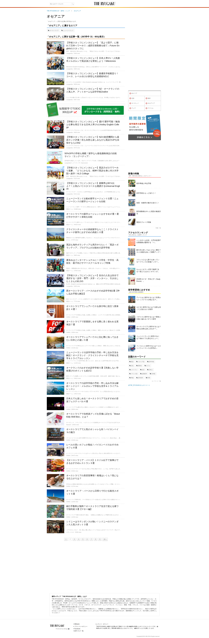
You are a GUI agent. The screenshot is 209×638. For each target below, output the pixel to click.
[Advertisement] (86, 566)
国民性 (140, 365)
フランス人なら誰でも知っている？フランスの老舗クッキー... (147, 261)
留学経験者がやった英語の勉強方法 (148, 212)
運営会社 (77, 624)
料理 (148, 378)
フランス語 (134, 373)
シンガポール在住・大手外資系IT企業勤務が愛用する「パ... (148, 241)
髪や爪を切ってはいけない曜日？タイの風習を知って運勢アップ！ (148, 251)
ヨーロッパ (135, 103)
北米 (132, 98)
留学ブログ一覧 (78, 631)
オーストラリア (54, 30)
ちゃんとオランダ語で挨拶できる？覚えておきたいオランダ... (147, 270)
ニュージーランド (68, 30)
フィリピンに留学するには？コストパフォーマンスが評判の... (148, 347)
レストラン (134, 369)
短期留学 (144, 373)
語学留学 (140, 378)
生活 (143, 369)
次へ (105, 539)
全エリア (134, 93)
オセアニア (56, 16)
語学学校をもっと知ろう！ (146, 193)
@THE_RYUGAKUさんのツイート (139, 385)
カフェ (148, 365)
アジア (133, 108)
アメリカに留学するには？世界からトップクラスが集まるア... (148, 299)
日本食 (153, 373)
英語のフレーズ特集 (143, 222)
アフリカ (150, 108)
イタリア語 (141, 361)
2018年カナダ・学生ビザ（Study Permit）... (148, 280)
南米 (149, 98)
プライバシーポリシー (80, 626)
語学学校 (151, 361)
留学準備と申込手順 (143, 183)
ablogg (65, 628)
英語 (132, 361)
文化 (132, 365)
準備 (132, 378)
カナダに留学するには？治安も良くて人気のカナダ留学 (148, 308)
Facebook (77, 629)
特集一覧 (158, 228)
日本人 (151, 369)
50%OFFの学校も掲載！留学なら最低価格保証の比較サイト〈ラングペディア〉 (91, 155)
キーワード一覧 (156, 381)
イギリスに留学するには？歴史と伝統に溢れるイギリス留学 (148, 318)
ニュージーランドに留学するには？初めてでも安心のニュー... (147, 337)
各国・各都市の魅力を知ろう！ (147, 203)
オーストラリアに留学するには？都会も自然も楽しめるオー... (148, 328)
